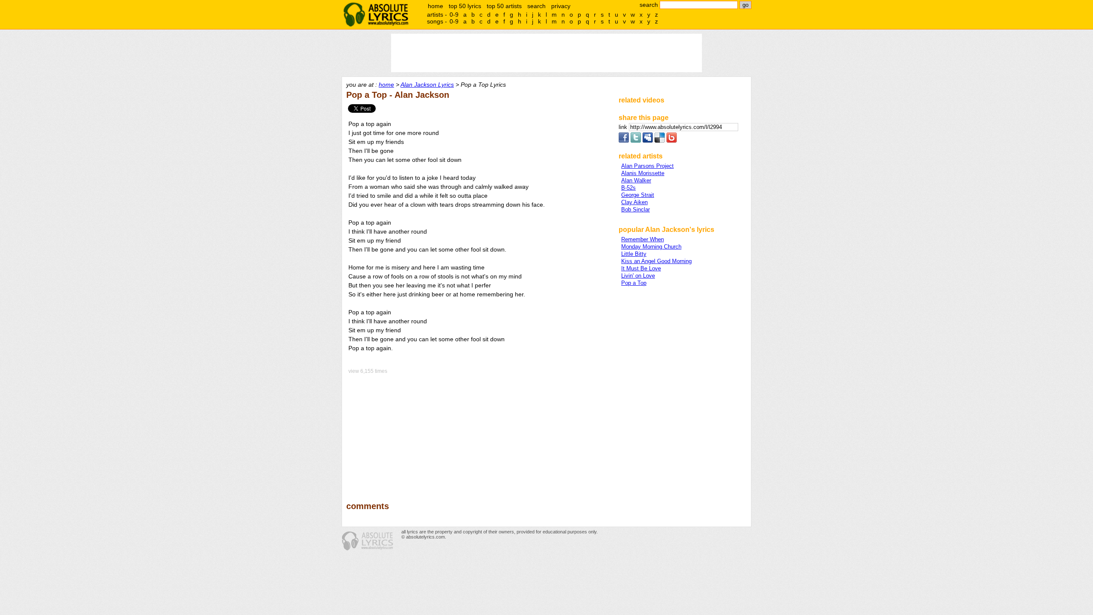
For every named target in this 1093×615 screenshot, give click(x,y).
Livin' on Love (638, 275)
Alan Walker (636, 180)
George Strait (637, 195)
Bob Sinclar (635, 209)
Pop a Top (633, 283)
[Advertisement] (479, 431)
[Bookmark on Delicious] (660, 141)
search (536, 6)
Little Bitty (633, 254)
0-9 (454, 14)
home (435, 6)
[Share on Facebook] (624, 141)
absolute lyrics (376, 14)
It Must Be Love (641, 268)
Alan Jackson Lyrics (427, 84)
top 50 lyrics (465, 6)
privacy (560, 6)
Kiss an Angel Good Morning (656, 261)
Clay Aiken (634, 202)
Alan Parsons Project (647, 166)
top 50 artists (504, 6)
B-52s (628, 187)
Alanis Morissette (642, 173)
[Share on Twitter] (636, 141)
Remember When (642, 239)
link (624, 127)
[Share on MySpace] (648, 141)
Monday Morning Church (651, 246)
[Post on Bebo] (671, 141)
